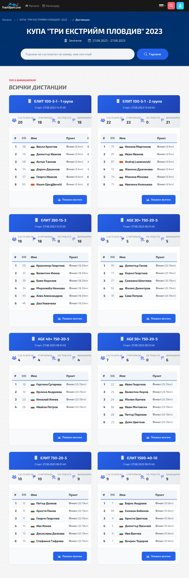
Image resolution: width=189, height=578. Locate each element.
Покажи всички (72, 199)
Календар (52, 5)
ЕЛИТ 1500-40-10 (142, 458)
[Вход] (180, 5)
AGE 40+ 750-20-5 (53, 339)
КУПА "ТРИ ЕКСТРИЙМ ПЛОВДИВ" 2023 (43, 19)
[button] (162, 5)
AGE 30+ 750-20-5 (142, 220)
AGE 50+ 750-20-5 (142, 339)
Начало (33, 5)
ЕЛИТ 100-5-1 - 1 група (53, 101)
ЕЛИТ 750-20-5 (53, 458)
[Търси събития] (171, 5)
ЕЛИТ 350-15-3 (53, 220)
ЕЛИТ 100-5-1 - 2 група (142, 101)
